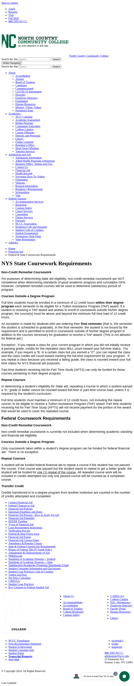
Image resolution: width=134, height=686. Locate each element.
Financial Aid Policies (20, 508)
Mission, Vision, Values (28, 107)
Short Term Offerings (27, 148)
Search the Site (9, 59)
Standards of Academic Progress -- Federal (31, 559)
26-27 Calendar (23, 116)
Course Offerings (24, 132)
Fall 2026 (13, 18)
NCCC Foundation (18, 640)
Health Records (23, 173)
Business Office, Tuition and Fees (34, 164)
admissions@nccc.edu (117, 656)
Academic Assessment (27, 119)
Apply (11, 8)
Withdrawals (15, 555)
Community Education (27, 126)
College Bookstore (73, 611)
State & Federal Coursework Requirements (32, 546)
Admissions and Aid (19, 154)
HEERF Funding (17, 521)
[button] (124, 676)
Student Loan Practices (21, 584)
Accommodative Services (29, 201)
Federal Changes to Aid (21, 505)
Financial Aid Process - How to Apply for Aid (33, 515)
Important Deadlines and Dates (25, 511)
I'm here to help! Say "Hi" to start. (99, 676)
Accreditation (22, 75)
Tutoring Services (25, 151)
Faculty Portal (118, 608)
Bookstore (21, 204)
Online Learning (24, 141)
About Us (68, 596)
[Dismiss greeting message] (115, 674)
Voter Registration (25, 239)
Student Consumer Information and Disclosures (34, 568)
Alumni (19, 79)
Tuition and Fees (17, 574)
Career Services (24, 211)
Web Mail (13, 659)
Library (19, 138)
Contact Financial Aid (20, 502)
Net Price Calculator (19, 577)
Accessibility (70, 599)
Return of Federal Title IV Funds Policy (30, 549)
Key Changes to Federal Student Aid (28, 587)
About (11, 72)
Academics (14, 113)
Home (11, 248)
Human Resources (25, 104)
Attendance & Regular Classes (25, 543)
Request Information (26, 186)
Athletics (13, 242)
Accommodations (72, 602)
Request (12, 11)
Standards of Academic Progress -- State (30, 562)
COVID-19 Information (28, 91)
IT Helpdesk (117, 614)
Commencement (24, 88)
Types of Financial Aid (21, 524)
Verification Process (19, 530)
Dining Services (24, 217)
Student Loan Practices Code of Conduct (30, 571)
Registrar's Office (25, 145)
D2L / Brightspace (120, 602)
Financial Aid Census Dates (23, 540)
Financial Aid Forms (19, 537)
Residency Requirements (29, 189)
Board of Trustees (25, 82)
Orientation (21, 179)
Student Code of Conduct (29, 230)
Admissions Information (28, 157)
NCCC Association (26, 223)
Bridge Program (24, 123)
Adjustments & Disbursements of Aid (29, 552)
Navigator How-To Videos (30, 176)
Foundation (21, 101)
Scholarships (22, 192)
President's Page (24, 110)
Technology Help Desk (28, 236)
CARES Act (117, 596)
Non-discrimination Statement (24, 643)
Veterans (20, 182)
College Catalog (24, 129)
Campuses (21, 85)
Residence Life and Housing (31, 226)
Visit (10, 15)
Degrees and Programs (27, 135)
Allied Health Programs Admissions (35, 160)
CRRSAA (14, 581)
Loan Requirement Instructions (25, 527)
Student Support (17, 198)
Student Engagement (26, 233)
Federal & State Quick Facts (23, 533)
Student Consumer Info (21, 650)
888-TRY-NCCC (17, 21)
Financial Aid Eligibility (21, 518)
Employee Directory (26, 97)
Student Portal (16, 653)
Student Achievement (20, 646)
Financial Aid (22, 170)
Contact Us (21, 167)
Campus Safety (23, 208)
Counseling (21, 214)
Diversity (20, 94)
